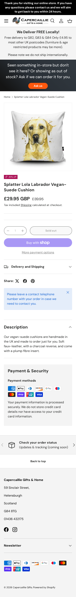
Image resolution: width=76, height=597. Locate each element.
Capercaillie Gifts (22, 587)
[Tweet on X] (17, 281)
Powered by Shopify (44, 587)
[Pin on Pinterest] (33, 281)
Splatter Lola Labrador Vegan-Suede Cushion (39, 96)
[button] (69, 21)
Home (7, 96)
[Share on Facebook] (25, 281)
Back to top (38, 461)
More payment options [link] (38, 252)
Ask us (38, 86)
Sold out (51, 230)
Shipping (26, 205)
